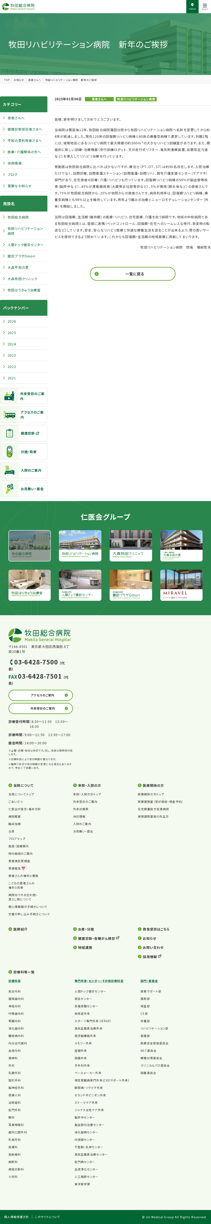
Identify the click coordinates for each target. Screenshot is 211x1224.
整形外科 (14, 1080)
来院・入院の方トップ (87, 794)
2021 (12, 377)
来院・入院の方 (89, 785)
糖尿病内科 (16, 1036)
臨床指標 (14, 824)
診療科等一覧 (24, 971)
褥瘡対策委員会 (151, 1058)
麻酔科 (13, 1162)
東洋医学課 (82, 1184)
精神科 (13, 1058)
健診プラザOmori (21, 256)
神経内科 (14, 1006)
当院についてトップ (21, 794)
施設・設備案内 (18, 846)
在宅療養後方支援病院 (153, 809)
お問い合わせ (153, 947)
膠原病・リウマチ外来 (89, 1088)
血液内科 (14, 1051)
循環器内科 (16, 999)
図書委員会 (148, 1073)
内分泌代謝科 (17, 1043)
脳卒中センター (85, 1117)
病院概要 (14, 816)
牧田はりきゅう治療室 (24, 290)
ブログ (12, 174)
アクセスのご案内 (32, 415)
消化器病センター (86, 1132)
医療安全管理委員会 (155, 1043)
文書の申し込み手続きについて (29, 914)
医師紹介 (20, 929)
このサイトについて (47, 1217)
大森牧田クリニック (22, 278)
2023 (12, 355)
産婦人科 (14, 1095)
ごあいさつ (15, 802)
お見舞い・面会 (32, 488)
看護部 (145, 1036)
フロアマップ (17, 839)
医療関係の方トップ (151, 794)
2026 (12, 321)
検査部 (145, 1006)
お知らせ (19, 80)
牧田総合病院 (18, 217)
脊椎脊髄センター (86, 1006)
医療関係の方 (153, 785)
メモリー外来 (83, 1043)
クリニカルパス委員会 (155, 1065)
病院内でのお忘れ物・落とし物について (23, 897)
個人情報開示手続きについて (28, 907)
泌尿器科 (14, 1102)
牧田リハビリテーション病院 (136, 99)
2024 (12, 343)
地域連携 (85, 947)
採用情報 (15, 163)
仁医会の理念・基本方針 (24, 809)
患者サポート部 (151, 991)
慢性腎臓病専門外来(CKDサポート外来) (102, 1080)
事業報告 (14, 868)
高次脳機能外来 (85, 1036)
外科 (11, 1065)
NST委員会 (148, 1051)
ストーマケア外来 (86, 1102)
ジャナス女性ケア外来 (89, 1110)
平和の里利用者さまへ (25, 140)
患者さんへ (34, 80)
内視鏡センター (85, 1139)
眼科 (11, 1117)
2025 (12, 332)
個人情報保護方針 (16, 1217)
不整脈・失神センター (89, 1147)
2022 (12, 366)
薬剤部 (145, 999)
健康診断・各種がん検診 (96, 938)
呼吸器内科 (16, 1013)
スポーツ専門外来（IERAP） (93, 1021)
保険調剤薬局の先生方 (153, 816)
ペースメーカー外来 (88, 1073)
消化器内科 (16, 1028)
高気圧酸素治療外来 (89, 1028)
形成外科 (14, 1139)
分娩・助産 (29, 451)
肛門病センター (85, 1162)
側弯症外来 (82, 1013)
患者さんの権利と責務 (23, 876)
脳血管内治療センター (90, 1125)
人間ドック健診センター (26, 244)
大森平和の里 (18, 267)
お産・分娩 (86, 929)
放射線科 (14, 1154)
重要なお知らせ (20, 185)
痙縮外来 (81, 1051)
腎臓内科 (14, 1021)
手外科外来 (82, 1065)
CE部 (144, 1013)
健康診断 (28, 433)
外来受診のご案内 (32, 396)
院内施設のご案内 (20, 853)
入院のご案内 (31, 470)
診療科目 (14, 981)
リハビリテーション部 (154, 1028)
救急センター (83, 999)
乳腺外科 (14, 1073)
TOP (7, 80)
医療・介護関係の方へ (24, 151)
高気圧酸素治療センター (91, 1154)
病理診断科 (16, 1169)
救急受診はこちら (156, 929)
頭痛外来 (81, 1058)
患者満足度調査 (19, 861)
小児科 (13, 1177)
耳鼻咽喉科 (16, 1125)
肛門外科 (14, 1110)
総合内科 (14, 991)
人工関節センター (86, 1177)
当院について (23, 785)
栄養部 (145, 1021)
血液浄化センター (86, 1169)
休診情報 (79, 816)
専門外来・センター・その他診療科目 (99, 981)
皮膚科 (13, 1147)
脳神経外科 (16, 1088)
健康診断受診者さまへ (25, 129)
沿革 (11, 831)
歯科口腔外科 (17, 1132)
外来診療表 (81, 809)
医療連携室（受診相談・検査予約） (160, 802)
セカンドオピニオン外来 (90, 1095)
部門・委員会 (149, 981)
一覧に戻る (135, 273)
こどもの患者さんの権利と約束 (21, 885)
